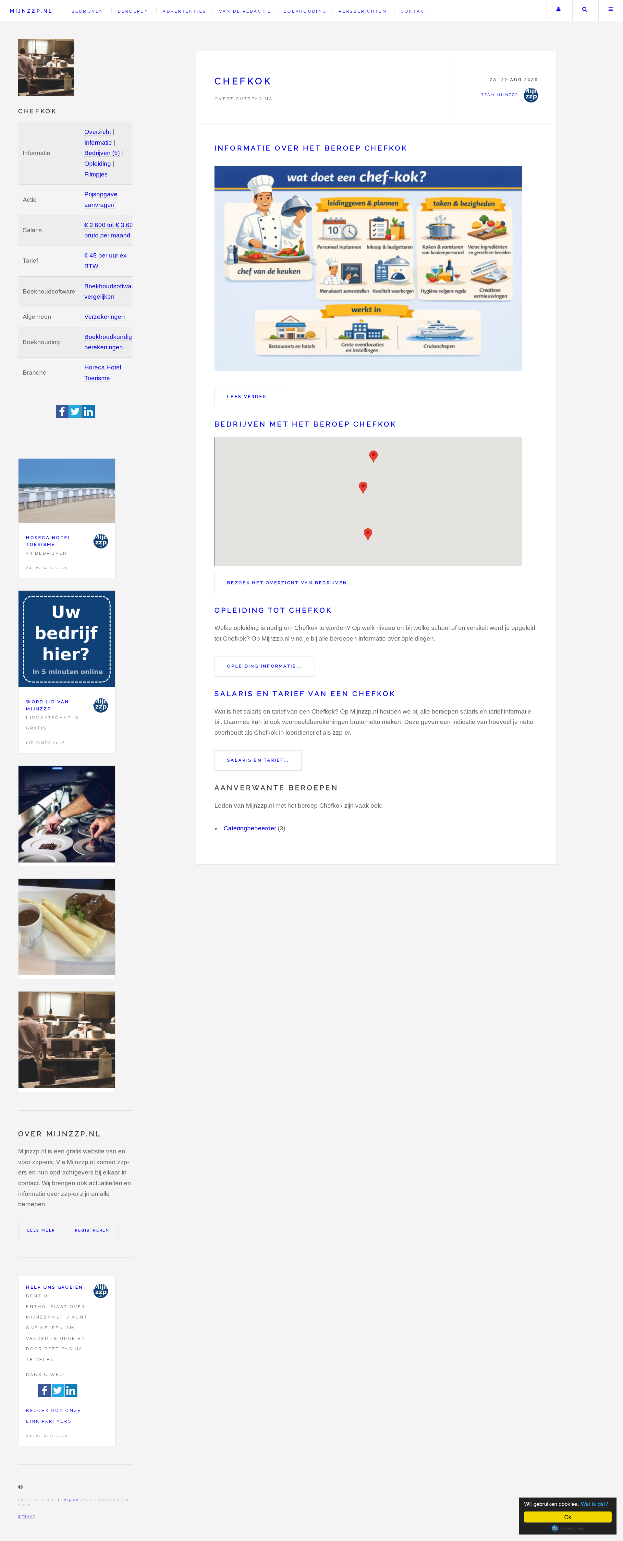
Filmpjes (96, 174)
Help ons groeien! (55, 1287)
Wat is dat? (594, 1503)
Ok (567, 1517)
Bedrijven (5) (102, 153)
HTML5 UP (68, 1500)
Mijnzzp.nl (31, 11)
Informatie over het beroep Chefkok (311, 148)
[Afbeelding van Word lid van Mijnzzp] (66, 641)
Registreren (92, 1230)
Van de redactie (245, 11)
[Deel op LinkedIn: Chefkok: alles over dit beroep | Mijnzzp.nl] (88, 416)
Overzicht (97, 131)
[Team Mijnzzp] (100, 541)
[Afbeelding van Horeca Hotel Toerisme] (66, 492)
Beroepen (133, 11)
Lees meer (41, 1230)
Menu (611, 10)
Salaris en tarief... (258, 760)
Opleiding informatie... (264, 666)
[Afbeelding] (66, 816)
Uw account (558, 10)
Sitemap (26, 1516)
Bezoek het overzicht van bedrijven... (289, 582)
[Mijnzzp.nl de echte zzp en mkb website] (46, 67)
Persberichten (362, 11)
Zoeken (585, 10)
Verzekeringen (104, 316)
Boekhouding (305, 11)
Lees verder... (249, 396)
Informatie (98, 142)
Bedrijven (87, 11)
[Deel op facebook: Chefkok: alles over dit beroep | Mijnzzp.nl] (62, 416)
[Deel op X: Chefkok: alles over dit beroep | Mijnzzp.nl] (75, 416)
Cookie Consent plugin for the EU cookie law (568, 1528)
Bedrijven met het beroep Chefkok (305, 424)
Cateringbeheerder (250, 828)
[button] (373, 457)
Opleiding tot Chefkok (273, 610)
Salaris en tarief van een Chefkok (305, 694)
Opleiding (97, 163)
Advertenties (184, 11)
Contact (414, 11)
